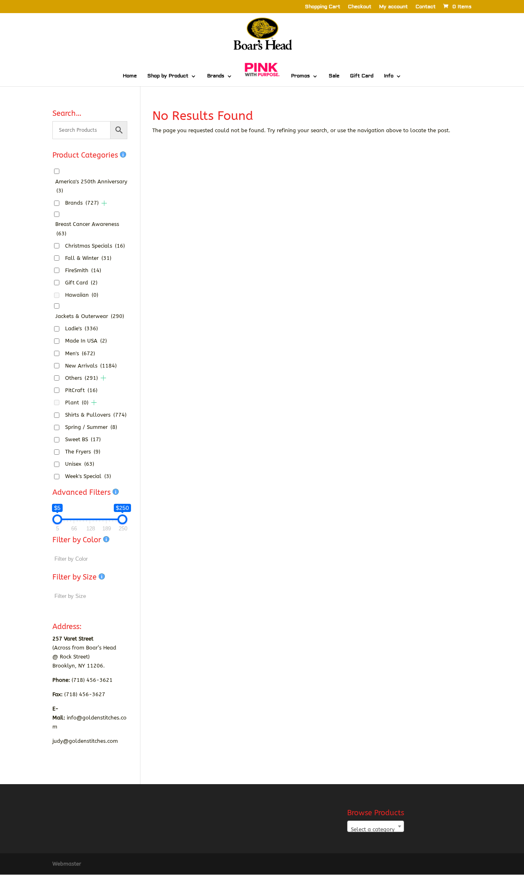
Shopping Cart (322, 7)
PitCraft (81, 390)
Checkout (359, 7)
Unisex (79, 464)
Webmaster (66, 864)
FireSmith (83, 270)
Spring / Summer (91, 427)
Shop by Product (167, 76)
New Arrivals (91, 366)
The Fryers (82, 452)
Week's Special (88, 476)
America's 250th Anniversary (91, 186)
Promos (300, 76)
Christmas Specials (95, 246)
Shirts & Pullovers (95, 415)
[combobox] (375, 826)
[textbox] (376, 829)
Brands (215, 76)
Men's (80, 353)
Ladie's (81, 328)
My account (393, 7)
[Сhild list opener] (104, 203)
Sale (334, 76)
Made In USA (86, 341)
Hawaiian (81, 295)
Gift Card (361, 76)
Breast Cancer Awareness (87, 228)
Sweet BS (83, 439)
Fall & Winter (88, 258)
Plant (76, 402)
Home (130, 76)
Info (388, 76)
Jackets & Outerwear (89, 316)
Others (81, 378)
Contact (426, 7)
